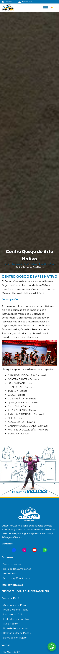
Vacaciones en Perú (14, 605)
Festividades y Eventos (16, 619)
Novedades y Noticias (15, 628)
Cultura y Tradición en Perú (42, 264)
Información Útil (12, 614)
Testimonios (10, 573)
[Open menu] (46, 7)
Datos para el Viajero (15, 637)
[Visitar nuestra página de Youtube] (34, 550)
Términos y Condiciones (16, 578)
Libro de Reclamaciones (17, 568)
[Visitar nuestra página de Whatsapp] (45, 550)
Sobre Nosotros (12, 564)
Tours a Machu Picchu (15, 609)
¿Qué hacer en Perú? (19, 264)
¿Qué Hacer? (10, 623)
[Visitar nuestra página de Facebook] (14, 550)
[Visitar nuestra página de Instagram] (24, 550)
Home (6, 264)
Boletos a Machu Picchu (17, 632)
